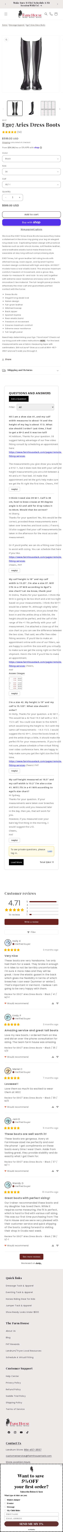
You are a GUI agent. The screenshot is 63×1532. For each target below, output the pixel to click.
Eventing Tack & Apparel (19, 1292)
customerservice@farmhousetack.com (29, 1455)
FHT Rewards (13, 1344)
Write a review (31, 922)
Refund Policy (13, 1389)
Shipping (6, 142)
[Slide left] (3, 109)
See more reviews (31, 1257)
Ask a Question (18, 398)
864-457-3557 (32, 1449)
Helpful (14, 489)
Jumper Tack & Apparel (19, 1305)
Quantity (6, 191)
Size (4, 165)
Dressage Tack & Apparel (20, 1285)
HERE (42, 340)
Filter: (12, 406)
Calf (4, 178)
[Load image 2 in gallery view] (31, 108)
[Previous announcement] (5, 4)
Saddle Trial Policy (16, 1396)
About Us (11, 1330)
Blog (8, 1337)
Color (5, 153)
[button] (6, 14)
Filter (33, 932)
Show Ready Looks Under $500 (22, 1312)
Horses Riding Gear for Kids (20, 1299)
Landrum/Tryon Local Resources (23, 1350)
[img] (21, 943)
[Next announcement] (57, 4)
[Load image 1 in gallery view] (14, 108)
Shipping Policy (14, 1402)
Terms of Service (15, 1409)
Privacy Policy (13, 1382)
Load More (16, 862)
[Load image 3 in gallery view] (48, 108)
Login (50, 851)
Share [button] (8, 359)
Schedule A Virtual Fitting (20, 1357)
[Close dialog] (61, 1465)
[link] (12, 132)
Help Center (12, 1376)
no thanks (31, 1529)
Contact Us (13, 1443)
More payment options (31, 229)
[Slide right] (60, 109)
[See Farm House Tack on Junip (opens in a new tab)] (39, 1263)
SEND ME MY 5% (31, 1524)
